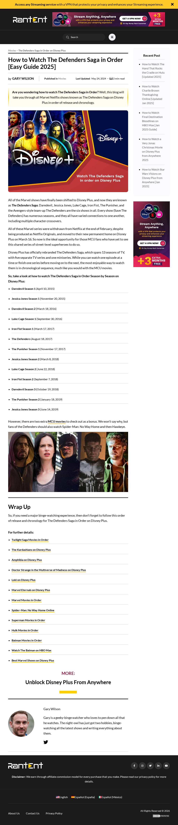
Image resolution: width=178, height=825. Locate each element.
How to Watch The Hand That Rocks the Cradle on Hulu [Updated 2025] (153, 70)
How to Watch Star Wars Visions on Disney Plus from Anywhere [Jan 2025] (153, 178)
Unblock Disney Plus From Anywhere (68, 682)
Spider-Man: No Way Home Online (33, 610)
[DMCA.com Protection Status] (161, 815)
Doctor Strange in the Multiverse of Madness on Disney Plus (49, 570)
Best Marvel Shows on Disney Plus (33, 660)
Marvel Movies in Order (27, 600)
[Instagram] (142, 765)
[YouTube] (166, 765)
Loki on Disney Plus (23, 579)
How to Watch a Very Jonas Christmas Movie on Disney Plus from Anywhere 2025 (152, 149)
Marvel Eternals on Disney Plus (31, 590)
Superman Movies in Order (28, 620)
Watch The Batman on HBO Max (31, 650)
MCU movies (57, 421)
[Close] (172, 4)
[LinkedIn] (158, 765)
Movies (12, 50)
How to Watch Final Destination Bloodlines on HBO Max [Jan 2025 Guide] (152, 121)
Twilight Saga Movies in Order (30, 539)
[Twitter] (46, 742)
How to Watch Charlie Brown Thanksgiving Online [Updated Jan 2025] (152, 95)
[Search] (67, 37)
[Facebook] (134, 765)
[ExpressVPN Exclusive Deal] (108, 19)
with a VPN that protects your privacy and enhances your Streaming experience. (89, 4)
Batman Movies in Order (27, 640)
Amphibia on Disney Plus (27, 559)
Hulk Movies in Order (25, 630)
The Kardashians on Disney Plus (31, 549)
